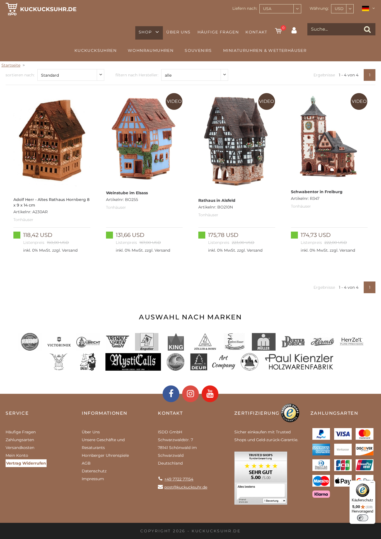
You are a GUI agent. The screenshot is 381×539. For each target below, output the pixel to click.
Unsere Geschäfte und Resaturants (103, 443)
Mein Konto (17, 455)
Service (17, 413)
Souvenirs (198, 50)
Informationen (104, 413)
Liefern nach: (244, 8)
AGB (86, 463)
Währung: (319, 8)
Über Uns (178, 32)
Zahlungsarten (20, 439)
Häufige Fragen (218, 32)
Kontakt (256, 32)
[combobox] (280, 8)
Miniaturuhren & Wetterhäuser (265, 50)
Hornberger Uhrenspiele (105, 455)
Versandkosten (20, 447)
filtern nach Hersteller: (136, 74)
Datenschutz (94, 471)
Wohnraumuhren (150, 50)
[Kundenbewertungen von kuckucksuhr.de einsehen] (260, 480)
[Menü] (372, 483)
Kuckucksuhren (95, 50)
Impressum (93, 478)
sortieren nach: (20, 74)
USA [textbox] (267, 8)
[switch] (362, 517)
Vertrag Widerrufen (26, 463)
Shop (145, 32)
